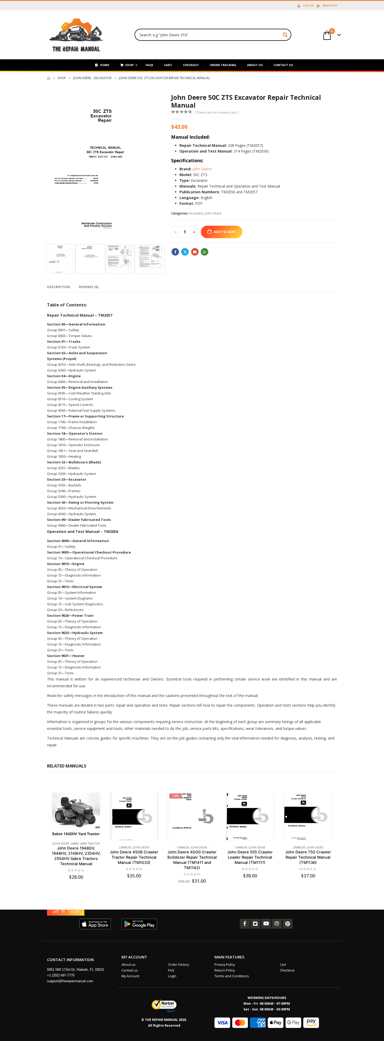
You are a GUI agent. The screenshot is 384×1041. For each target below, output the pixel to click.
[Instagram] (277, 924)
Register (330, 5)
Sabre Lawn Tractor (85, 843)
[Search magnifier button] (285, 35)
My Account (130, 976)
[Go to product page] (76, 814)
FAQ (171, 970)
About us (128, 964)
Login (172, 976)
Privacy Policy (224, 964)
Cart (283, 964)
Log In (308, 5)
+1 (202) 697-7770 (60, 975)
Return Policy (224, 970)
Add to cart (225, 232)
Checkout (287, 970)
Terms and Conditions (231, 976)
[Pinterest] (288, 924)
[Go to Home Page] (48, 78)
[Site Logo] (76, 34)
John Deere (202, 168)
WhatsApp (204, 252)
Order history (178, 964)
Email (195, 252)
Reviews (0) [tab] (88, 286)
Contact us (129, 970)
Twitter (185, 252)
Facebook (175, 252)
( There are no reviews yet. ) (216, 112)
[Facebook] (245, 924)
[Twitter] (255, 924)
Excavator (196, 213)
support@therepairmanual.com (70, 981)
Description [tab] (58, 286)
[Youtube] (266, 924)
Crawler (125, 847)
